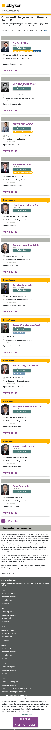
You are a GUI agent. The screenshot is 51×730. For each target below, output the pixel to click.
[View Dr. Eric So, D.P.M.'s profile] (5, 46)
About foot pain (7, 630)
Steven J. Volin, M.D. (23, 446)
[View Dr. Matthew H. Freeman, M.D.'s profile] (5, 409)
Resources (5, 603)
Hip (2, 608)
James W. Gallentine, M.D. (26, 325)
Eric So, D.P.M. (20, 43)
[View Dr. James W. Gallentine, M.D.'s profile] (5, 328)
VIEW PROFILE (10, 70)
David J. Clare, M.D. (23, 285)
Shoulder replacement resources (14, 695)
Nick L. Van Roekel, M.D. (25, 205)
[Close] (25, 698)
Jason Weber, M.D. (22, 164)
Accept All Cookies (26, 724)
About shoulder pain (9, 682)
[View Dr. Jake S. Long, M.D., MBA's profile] (5, 369)
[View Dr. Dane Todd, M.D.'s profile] (5, 489)
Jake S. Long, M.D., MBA (25, 365)
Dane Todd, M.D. (21, 486)
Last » (17, 521)
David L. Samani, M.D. (24, 83)
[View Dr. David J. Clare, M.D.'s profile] (5, 288)
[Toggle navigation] (3, 5)
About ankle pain (8, 648)
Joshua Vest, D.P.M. (22, 123)
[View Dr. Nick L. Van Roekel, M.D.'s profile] (5, 208)
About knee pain (8, 593)
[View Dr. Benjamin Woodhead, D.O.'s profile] (5, 248)
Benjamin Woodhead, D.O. (26, 245)
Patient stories (6, 600)
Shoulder (5, 678)
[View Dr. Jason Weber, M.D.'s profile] (5, 167)
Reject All (25, 719)
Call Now (22, 48)
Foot (3, 626)
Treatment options (8, 596)
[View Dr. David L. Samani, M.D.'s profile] (5, 87)
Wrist (3, 663)
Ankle (3, 645)
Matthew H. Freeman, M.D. (26, 406)
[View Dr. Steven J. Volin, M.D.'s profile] (5, 449)
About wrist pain (8, 666)
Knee (3, 590)
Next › (10, 521)
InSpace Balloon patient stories (13, 691)
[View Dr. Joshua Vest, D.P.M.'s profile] (5, 127)
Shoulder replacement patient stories (16, 688)
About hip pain (7, 611)
